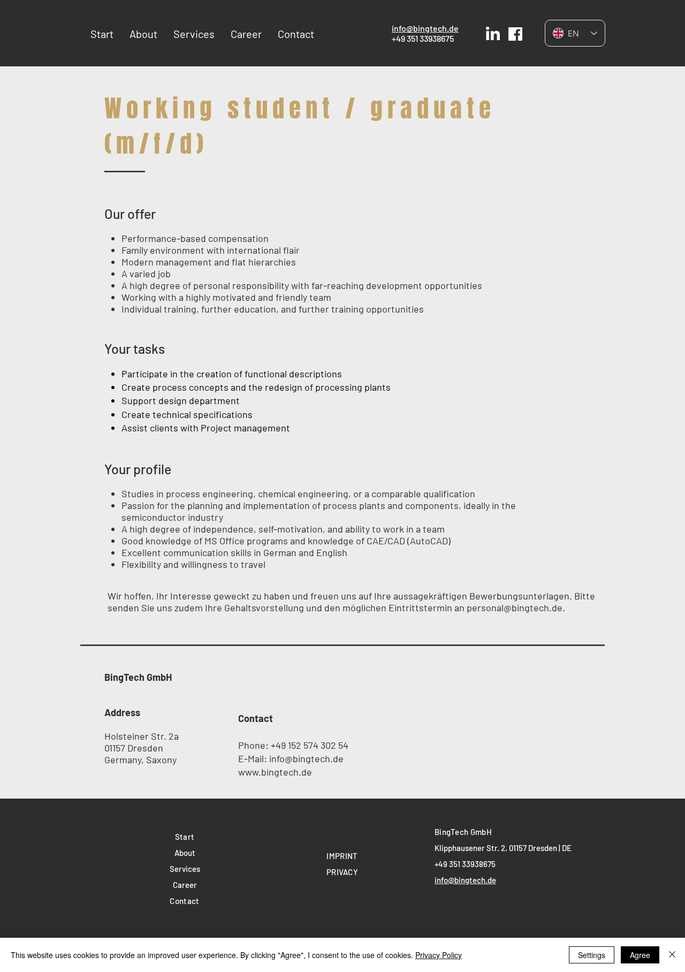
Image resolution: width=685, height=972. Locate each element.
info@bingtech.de (425, 28)
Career (185, 885)
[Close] (672, 954)
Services (185, 869)
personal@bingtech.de (514, 607)
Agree (640, 955)
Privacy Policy (438, 955)
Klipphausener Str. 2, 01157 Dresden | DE (503, 848)
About (184, 852)
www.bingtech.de (275, 772)
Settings (591, 955)
